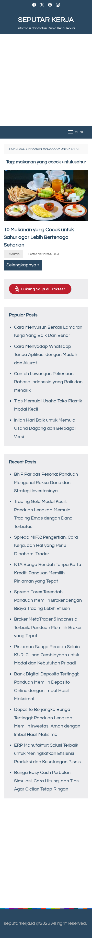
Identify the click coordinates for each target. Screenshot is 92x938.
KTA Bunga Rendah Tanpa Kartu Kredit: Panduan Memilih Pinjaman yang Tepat (47, 573)
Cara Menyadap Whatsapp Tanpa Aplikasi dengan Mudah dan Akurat (45, 354)
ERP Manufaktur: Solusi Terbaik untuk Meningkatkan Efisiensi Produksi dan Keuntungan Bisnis (47, 753)
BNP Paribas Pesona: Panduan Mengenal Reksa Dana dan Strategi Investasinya (46, 482)
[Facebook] (34, 5)
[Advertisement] (46, 80)
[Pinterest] (50, 5)
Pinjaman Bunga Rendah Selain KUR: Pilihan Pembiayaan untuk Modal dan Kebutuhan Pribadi (47, 655)
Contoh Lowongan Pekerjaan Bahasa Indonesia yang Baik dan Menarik (48, 382)
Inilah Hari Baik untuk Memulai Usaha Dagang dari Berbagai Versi (45, 428)
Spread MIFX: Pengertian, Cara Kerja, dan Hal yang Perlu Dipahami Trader (46, 545)
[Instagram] (58, 5)
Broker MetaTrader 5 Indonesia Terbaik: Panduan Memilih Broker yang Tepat (48, 627)
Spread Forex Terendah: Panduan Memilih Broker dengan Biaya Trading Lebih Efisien (48, 600)
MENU (79, 132)
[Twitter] (42, 5)
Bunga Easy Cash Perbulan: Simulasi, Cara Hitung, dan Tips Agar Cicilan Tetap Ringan (46, 781)
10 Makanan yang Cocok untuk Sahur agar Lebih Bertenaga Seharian (39, 237)
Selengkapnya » (23, 265)
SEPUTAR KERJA (46, 19)
